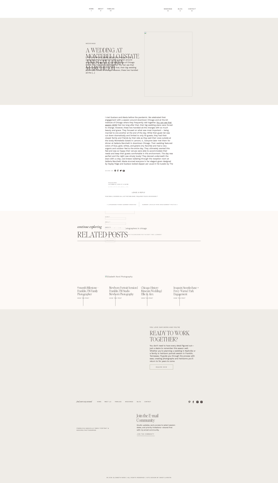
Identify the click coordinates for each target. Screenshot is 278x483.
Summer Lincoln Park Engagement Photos (159, 204)
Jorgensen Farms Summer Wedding (122, 204)
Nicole (110, 182)
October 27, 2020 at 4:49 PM (118, 184)
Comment (109, 199)
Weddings (91, 43)
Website (108, 227)
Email (107, 222)
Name (107, 216)
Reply (110, 190)
